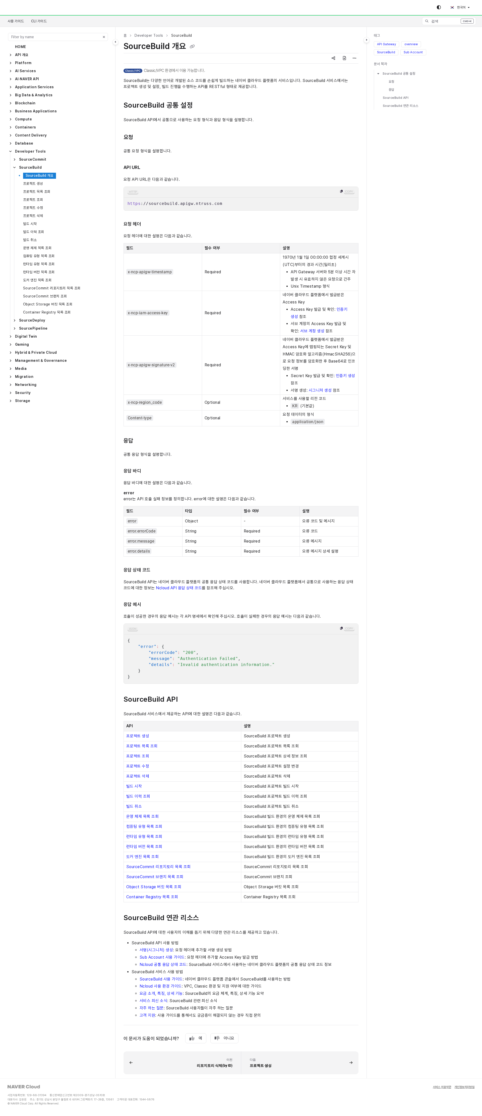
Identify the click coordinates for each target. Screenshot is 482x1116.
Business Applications (36, 111)
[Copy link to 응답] (141, 441)
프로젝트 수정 (33, 208)
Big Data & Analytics (34, 95)
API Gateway (386, 44)
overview (411, 44)
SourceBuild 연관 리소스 (400, 106)
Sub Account (413, 52)
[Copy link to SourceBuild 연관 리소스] (207, 918)
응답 (391, 90)
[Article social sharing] (333, 58)
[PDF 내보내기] (344, 58)
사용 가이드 (16, 21)
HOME (20, 47)
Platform (23, 63)
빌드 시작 (30, 224)
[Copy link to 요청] (143, 137)
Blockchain (25, 103)
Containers (25, 127)
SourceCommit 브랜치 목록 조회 (155, 876)
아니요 (229, 1038)
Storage (22, 401)
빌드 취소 (30, 240)
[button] (449, 21)
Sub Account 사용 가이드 (162, 957)
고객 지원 (147, 1015)
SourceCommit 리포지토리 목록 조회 (52, 288)
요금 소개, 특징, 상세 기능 (161, 993)
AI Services (25, 71)
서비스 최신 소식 (153, 1000)
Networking (26, 385)
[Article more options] (354, 58)
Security (23, 393)
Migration (24, 377)
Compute (23, 119)
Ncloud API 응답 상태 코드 (179, 588)
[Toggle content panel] (367, 40)
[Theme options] (439, 8)
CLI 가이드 (39, 21)
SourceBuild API (395, 98)
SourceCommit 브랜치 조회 (45, 296)
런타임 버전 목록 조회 (39, 272)
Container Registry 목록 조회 (47, 312)
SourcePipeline (33, 328)
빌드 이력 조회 (33, 232)
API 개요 (21, 55)
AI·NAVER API (27, 79)
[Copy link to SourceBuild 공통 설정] (203, 106)
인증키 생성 (345, 375)
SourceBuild (30, 167)
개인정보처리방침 (464, 1087)
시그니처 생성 (320, 390)
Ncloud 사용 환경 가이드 (161, 986)
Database (24, 143)
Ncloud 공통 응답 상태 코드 (163, 964)
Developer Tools (30, 151)
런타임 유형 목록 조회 (39, 264)
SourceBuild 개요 (39, 175)
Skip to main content (25, 8)
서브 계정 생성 (312, 331)
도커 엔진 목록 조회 (37, 280)
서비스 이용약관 (442, 1087)
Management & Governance (41, 361)
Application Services (34, 87)
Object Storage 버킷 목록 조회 (47, 304)
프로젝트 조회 (33, 200)
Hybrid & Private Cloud (36, 352)
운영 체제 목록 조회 (37, 248)
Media (21, 369)
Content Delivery (31, 135)
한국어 (460, 7)
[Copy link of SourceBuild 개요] (192, 47)
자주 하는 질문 (152, 1008)
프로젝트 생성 (33, 184)
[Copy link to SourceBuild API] (186, 700)
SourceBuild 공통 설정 (399, 73)
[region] (241, 199)
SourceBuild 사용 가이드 (161, 979)
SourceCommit (32, 159)
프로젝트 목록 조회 (36, 192)
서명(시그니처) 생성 (156, 950)
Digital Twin (26, 336)
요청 (391, 81)
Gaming (22, 344)
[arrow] (378, 73)
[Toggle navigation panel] (115, 42)
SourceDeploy (32, 320)
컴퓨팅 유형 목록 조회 (39, 256)
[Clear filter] (104, 37)
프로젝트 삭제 (33, 216)
